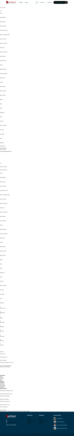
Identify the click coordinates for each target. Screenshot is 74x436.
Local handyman (3, 410)
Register (1, 380)
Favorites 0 (2, 331)
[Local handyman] (4, 406)
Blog (28, 419)
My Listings (2, 322)
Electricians (2, 385)
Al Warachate (59, 418)
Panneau (29, 423)
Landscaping (2, 386)
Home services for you (4, 404)
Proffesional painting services (6, 393)
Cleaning (2, 383)
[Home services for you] (5, 401)
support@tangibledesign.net (6, 151)
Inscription (49, 2)
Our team (2, 378)
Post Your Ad (2, 308)
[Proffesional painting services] (6, 390)
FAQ (1, 379)
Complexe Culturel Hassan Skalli (62, 428)
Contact (1, 377)
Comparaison (30, 420)
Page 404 (29, 422)
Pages (26, 2)
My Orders (2, 336)
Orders (1, 317)
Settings (1, 340)
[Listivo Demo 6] (3, 166)
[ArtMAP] (11, 2)
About (1, 376)
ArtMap (21, 2)
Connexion (42, 2)
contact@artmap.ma (12, 422)
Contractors (2, 384)
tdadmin (1, 351)
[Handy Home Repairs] (5, 396)
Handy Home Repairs (4, 399)
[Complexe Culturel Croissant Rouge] (55, 422)
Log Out (1, 345)
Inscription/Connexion (31, 421)
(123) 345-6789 (3, 148)
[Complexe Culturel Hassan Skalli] (55, 428)
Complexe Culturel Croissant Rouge (60, 421)
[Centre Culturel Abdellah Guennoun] (55, 425)
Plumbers (2, 387)
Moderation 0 (2, 313)
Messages (2, 326)
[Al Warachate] (55, 418)
